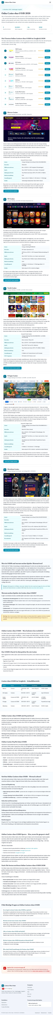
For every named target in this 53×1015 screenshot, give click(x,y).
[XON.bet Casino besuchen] (11, 81)
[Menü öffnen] (50, 2)
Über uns (29, 994)
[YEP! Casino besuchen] (11, 51)
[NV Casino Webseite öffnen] (26, 215)
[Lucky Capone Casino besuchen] (11, 104)
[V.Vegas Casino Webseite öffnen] (26, 392)
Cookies (49, 1012)
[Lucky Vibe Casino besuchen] (11, 92)
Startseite (29, 987)
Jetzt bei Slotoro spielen (11, 191)
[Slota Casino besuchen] (11, 87)
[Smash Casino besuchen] (11, 75)
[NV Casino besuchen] (11, 63)
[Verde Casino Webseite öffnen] (26, 304)
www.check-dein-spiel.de (37, 588)
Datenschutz (4, 1004)
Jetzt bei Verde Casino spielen (12, 368)
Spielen (47, 50)
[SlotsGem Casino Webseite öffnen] (26, 485)
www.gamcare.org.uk (20, 852)
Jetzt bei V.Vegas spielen (11, 461)
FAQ (28, 992)
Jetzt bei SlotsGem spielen (11, 550)
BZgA (48, 971)
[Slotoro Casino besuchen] (11, 57)
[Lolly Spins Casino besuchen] (11, 69)
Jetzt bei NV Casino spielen (11, 280)
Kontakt (29, 996)
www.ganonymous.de (25, 850)
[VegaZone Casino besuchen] (11, 98)
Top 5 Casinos (30, 989)
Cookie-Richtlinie (5, 1007)
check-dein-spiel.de (38, 971)
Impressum (4, 1002)
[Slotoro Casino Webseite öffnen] (26, 129)
